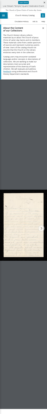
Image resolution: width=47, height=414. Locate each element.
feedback (7, 71)
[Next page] (41, 228)
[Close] (43, 28)
